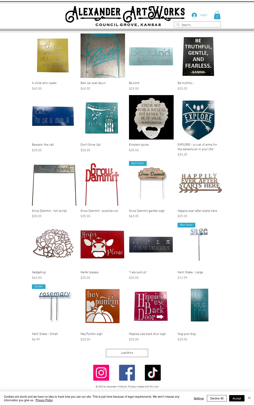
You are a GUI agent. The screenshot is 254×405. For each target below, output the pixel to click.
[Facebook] (127, 373)
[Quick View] (54, 55)
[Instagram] (101, 373)
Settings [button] (199, 398)
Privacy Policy (44, 400)
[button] (217, 15)
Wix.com (154, 386)
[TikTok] (153, 373)
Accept (237, 398)
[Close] (249, 398)
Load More (127, 353)
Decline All (216, 398)
